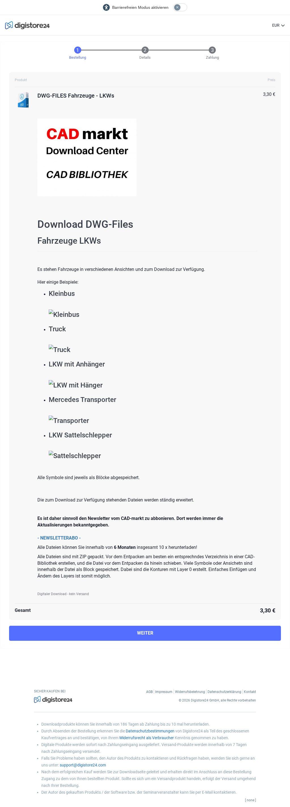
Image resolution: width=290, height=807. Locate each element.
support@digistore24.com (83, 765)
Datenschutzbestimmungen (150, 731)
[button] (283, 25)
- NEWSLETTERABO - (59, 538)
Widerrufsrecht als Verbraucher (146, 738)
